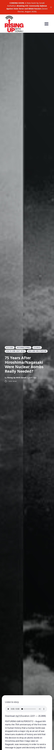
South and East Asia (15, 351)
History (9, 347)
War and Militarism (37, 351)
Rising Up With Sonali (16, 377)
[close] (51, 7)
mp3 (17, 716)
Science (37, 347)
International (23, 347)
